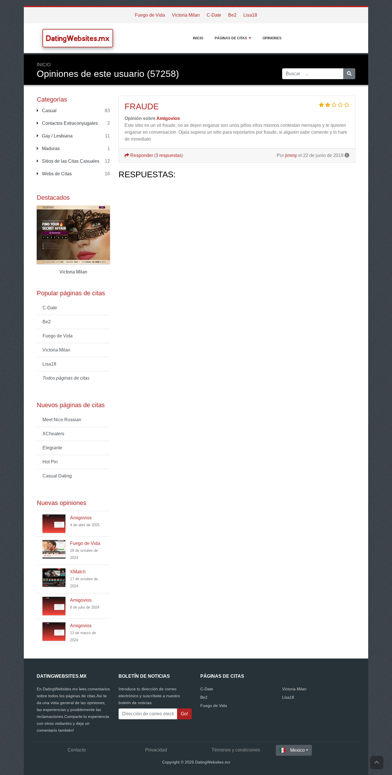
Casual (49, 110)
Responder (141, 155)
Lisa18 (250, 15)
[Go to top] (376, 762)
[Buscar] (349, 73)
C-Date (214, 15)
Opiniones (272, 38)
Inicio (198, 38)
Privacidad (156, 749)
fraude (142, 106)
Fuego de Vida (150, 15)
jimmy (291, 155)
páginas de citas (231, 38)
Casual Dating (57, 475)
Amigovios (81, 517)
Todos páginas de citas (66, 378)
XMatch (78, 571)
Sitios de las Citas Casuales (70, 161)
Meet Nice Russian (61, 419)
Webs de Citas (56, 173)
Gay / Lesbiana (57, 135)
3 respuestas (169, 155)
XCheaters (53, 433)
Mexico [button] (297, 750)
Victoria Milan (186, 15)
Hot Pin (50, 461)
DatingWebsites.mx (78, 38)
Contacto (76, 749)
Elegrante (52, 447)
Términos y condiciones (235, 749)
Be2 (232, 15)
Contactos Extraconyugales (69, 123)
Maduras (50, 148)
